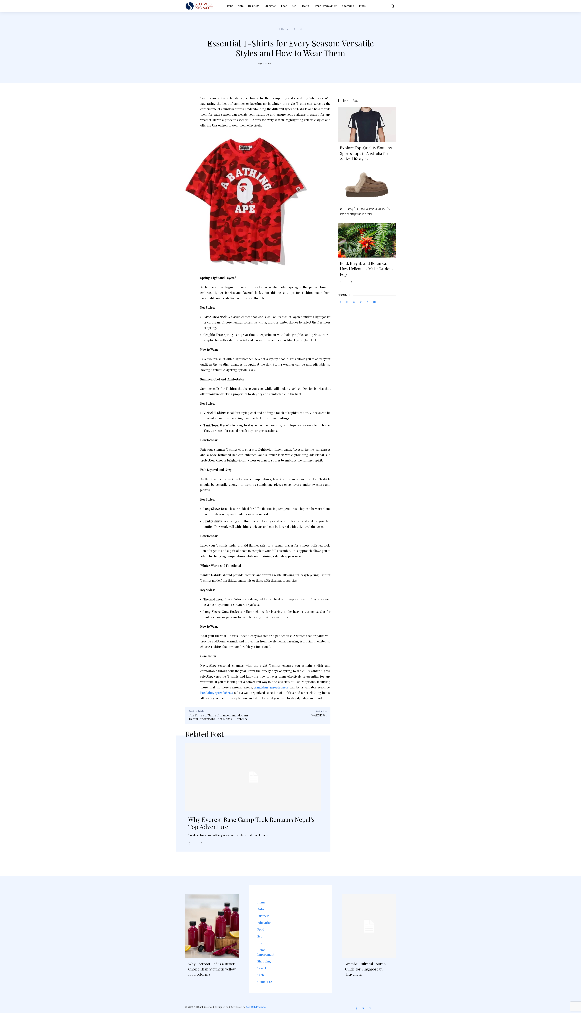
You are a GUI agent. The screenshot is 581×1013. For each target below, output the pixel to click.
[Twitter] (367, 302)
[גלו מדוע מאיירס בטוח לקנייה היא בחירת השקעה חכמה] (367, 185)
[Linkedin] (354, 302)
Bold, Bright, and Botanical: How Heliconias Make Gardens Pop (366, 269)
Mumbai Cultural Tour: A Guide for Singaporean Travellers (365, 968)
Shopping (296, 29)
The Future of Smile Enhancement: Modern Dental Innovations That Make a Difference (218, 717)
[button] (390, 6)
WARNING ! (319, 715)
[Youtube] (374, 302)
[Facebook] (340, 302)
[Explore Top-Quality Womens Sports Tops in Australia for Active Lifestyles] (367, 124)
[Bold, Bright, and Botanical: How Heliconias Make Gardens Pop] (367, 240)
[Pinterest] (360, 302)
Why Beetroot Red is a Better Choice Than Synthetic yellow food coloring (212, 968)
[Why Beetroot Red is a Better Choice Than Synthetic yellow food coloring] (212, 926)
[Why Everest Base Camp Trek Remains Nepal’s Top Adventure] (253, 777)
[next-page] (201, 844)
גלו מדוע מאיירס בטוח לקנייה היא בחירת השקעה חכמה (365, 211)
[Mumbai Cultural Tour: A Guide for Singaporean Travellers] (369, 926)
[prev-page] (190, 844)
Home (282, 29)
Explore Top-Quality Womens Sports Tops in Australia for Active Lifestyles (366, 153)
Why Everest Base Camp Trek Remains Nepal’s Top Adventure (251, 823)
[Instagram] (347, 302)
